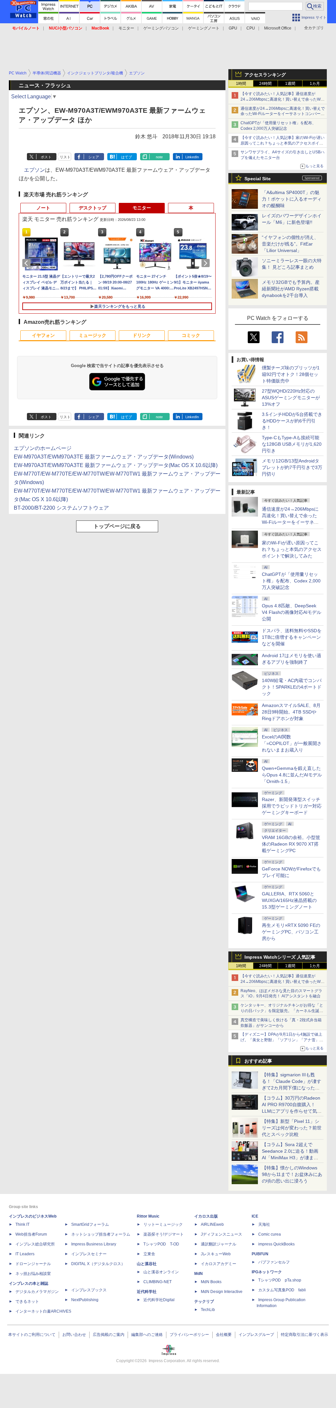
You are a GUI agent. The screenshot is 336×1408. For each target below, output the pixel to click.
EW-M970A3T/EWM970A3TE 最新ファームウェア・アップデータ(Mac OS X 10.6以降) (116, 465)
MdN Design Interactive (221, 1291)
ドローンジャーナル (33, 1263)
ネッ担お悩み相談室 (33, 1273)
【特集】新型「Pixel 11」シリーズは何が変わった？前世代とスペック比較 (292, 1128)
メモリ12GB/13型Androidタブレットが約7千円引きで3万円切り (292, 467)
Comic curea (269, 1234)
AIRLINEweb (212, 1224)
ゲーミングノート (204, 28)
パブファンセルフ (274, 1262)
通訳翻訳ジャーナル (218, 1244)
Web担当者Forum (31, 1234)
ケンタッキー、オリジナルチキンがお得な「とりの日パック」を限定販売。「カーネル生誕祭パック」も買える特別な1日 (282, 1011)
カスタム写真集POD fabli (282, 1290)
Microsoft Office (277, 28)
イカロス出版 (206, 1216)
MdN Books (211, 1282)
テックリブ (204, 1301)
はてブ (126, 157)
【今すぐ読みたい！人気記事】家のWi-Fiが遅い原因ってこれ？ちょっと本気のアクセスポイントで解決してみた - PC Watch (283, 143)
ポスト (46, 157)
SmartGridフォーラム (90, 1224)
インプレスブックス (89, 1290)
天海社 (264, 1224)
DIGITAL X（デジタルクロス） (98, 1263)
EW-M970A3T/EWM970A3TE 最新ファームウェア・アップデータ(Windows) (104, 457)
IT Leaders (24, 1254)
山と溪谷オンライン (161, 1272)
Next (206, 263)
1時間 (241, 83)
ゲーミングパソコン (161, 28)
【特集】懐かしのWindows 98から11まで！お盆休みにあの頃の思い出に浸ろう (292, 1174)
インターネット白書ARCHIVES (43, 1311)
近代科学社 (147, 1291)
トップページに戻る (117, 526)
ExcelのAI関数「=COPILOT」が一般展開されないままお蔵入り (292, 743)
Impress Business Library (93, 1244)
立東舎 (149, 1254)
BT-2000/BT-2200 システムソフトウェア (61, 508)
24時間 (265, 83)
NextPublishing (84, 1300)
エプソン (34, 170)
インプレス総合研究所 (35, 1244)
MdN (198, 1273)
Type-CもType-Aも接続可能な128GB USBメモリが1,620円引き (292, 444)
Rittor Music (148, 1216)
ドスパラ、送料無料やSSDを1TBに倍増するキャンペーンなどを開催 (292, 637)
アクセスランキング (265, 74)
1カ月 (315, 83)
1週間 (290, 83)
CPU (250, 28)
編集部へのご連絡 (147, 1334)
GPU (233, 28)
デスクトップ (92, 207)
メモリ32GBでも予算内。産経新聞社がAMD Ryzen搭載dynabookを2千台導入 (291, 289)
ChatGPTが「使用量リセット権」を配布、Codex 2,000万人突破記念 (291, 581)
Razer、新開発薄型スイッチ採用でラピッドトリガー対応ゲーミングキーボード (292, 806)
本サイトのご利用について (31, 1334)
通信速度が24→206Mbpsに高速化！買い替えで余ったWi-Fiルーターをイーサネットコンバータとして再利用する (283, 114)
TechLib (208, 1309)
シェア (93, 157)
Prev (27, 263)
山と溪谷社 (147, 1263)
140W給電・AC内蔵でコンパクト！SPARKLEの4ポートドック (292, 687)
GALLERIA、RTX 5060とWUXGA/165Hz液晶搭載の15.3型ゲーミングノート (289, 900)
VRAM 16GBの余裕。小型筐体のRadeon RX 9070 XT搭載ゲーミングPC (291, 844)
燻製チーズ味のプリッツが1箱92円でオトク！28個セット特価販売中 (291, 374)
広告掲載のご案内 (108, 1334)
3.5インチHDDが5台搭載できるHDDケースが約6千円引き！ (292, 421)
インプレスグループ (256, 1334)
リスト (65, 157)
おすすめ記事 (258, 1061)
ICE (255, 1216)
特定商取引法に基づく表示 (304, 1334)
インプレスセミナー (89, 1254)
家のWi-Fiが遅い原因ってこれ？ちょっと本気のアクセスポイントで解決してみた (292, 549)
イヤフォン (43, 335)
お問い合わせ (74, 1334)
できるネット (27, 1301)
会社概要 (224, 1334)
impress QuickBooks (276, 1244)
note (159, 157)
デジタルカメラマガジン (37, 1291)
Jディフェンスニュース (221, 1234)
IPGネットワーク (267, 1272)
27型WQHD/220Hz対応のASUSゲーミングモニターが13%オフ (291, 397)
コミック (191, 335)
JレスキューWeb (216, 1254)
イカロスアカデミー (218, 1263)
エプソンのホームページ (43, 448)
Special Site (257, 178)
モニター (126, 28)
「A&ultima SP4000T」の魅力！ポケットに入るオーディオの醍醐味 (292, 199)
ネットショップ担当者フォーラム (100, 1234)
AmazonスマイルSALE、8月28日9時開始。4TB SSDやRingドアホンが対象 (291, 712)
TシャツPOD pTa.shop (279, 1280)
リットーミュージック (163, 1224)
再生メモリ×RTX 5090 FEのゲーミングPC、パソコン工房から (291, 932)
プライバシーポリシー (189, 1334)
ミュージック (92, 335)
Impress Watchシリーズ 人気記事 (279, 957)
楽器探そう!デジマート (163, 1234)
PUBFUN (260, 1254)
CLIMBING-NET (157, 1282)
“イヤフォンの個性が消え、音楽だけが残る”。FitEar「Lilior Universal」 (290, 244)
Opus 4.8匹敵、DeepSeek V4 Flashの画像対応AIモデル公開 (291, 612)
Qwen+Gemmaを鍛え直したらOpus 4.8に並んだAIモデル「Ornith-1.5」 (292, 775)
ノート (43, 207)
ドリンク (142, 335)
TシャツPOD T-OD (161, 1244)
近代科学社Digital (159, 1300)
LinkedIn (192, 157)
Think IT (22, 1224)
